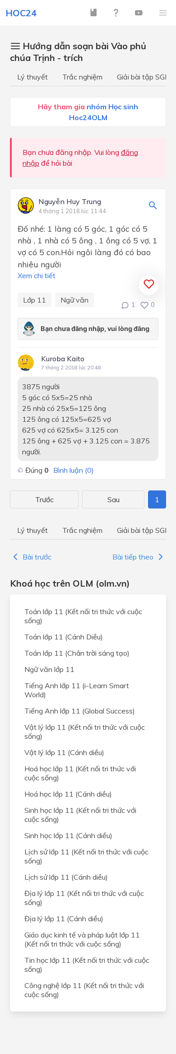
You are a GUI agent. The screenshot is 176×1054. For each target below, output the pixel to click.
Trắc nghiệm (82, 76)
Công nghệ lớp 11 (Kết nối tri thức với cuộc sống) (84, 990)
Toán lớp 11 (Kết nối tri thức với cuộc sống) (83, 616)
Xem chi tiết (37, 275)
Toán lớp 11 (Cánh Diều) (63, 636)
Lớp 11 (34, 299)
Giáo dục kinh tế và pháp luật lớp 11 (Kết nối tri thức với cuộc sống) (82, 939)
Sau (113, 499)
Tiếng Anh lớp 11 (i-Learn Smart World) (76, 690)
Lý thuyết (32, 76)
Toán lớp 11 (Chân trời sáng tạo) (77, 653)
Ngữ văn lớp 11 (49, 669)
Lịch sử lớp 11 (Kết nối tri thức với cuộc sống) (86, 856)
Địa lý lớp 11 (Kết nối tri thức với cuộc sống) (84, 898)
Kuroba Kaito (62, 358)
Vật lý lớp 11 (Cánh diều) (64, 752)
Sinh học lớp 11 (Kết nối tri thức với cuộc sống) (80, 815)
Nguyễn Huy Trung (69, 202)
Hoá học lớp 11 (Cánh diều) (68, 793)
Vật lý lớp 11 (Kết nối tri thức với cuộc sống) (84, 732)
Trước (44, 499)
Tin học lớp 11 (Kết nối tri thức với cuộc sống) (86, 965)
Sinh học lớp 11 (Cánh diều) (68, 835)
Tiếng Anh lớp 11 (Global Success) (79, 710)
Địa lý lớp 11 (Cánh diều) (63, 918)
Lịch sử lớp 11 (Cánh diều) (66, 876)
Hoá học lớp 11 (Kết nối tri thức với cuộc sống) (80, 773)
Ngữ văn (74, 299)
